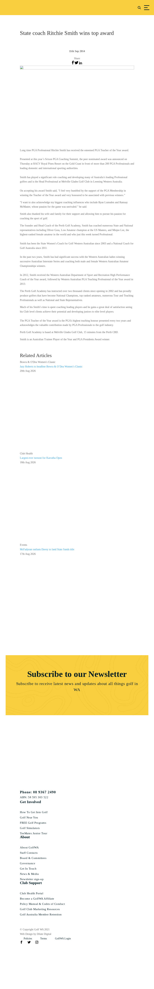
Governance (27, 863)
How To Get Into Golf (34, 812)
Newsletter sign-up (32, 879)
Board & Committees (33, 858)
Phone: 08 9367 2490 (38, 792)
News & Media (29, 874)
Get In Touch (28, 868)
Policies (28, 938)
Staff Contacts (29, 852)
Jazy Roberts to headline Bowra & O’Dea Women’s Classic (51, 366)
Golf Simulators (30, 828)
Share (77, 58)
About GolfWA (29, 847)
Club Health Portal (31, 893)
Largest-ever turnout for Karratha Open (41, 457)
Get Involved (30, 802)
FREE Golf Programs (33, 822)
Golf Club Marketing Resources (40, 909)
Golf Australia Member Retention (41, 914)
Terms (43, 938)
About (25, 837)
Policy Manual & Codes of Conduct (42, 904)
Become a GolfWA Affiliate (37, 898)
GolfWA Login (63, 938)
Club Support (31, 883)
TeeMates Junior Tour (33, 833)
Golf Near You (29, 817)
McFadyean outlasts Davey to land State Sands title (47, 549)
